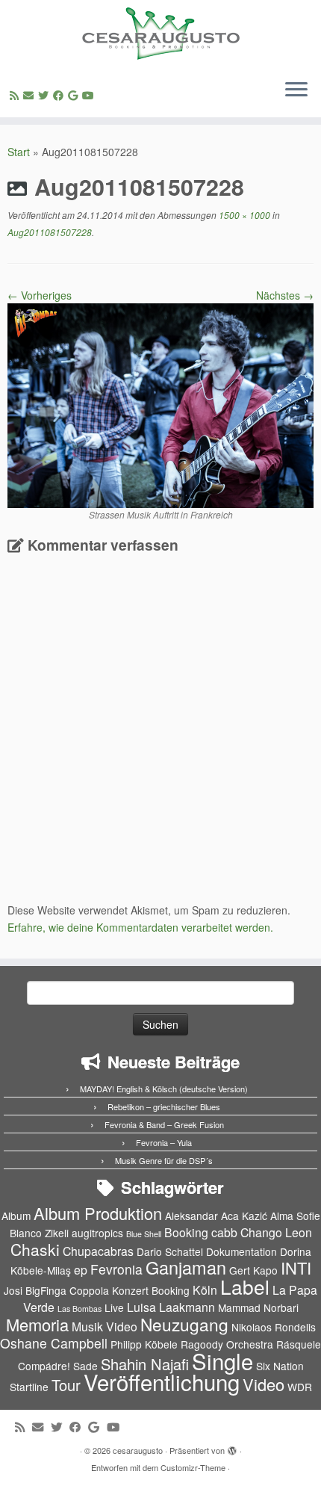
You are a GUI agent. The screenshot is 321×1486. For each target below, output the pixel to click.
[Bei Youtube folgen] (90, 94)
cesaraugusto (138, 1450)
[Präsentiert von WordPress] (232, 1447)
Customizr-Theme (192, 1467)
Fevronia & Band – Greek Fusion (164, 1124)
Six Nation (280, 1365)
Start (18, 151)
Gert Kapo (253, 1270)
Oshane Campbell (53, 1343)
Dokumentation (241, 1251)
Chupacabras (98, 1251)
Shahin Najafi (145, 1364)
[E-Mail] (30, 94)
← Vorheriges (39, 295)
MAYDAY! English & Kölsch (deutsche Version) (164, 1089)
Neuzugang (184, 1324)
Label (244, 1286)
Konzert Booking (151, 1290)
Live (114, 1307)
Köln (205, 1289)
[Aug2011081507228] (160, 404)
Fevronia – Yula (164, 1142)
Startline (29, 1386)
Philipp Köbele (144, 1344)
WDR (299, 1386)
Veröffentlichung (162, 1381)
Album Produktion (98, 1213)
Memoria (37, 1324)
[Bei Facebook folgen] (60, 94)
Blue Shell (143, 1233)
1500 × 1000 (243, 214)
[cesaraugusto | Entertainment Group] (160, 33)
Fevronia (116, 1269)
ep (80, 1269)
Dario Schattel (170, 1251)
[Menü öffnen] (296, 90)
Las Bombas (79, 1308)
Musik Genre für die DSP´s (164, 1160)
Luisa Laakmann (171, 1307)
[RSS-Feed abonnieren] (16, 94)
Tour (66, 1385)
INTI (296, 1267)
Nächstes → (285, 295)
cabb (224, 1232)
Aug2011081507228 (49, 232)
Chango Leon (276, 1232)
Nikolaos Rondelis (273, 1326)
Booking (186, 1232)
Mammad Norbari (258, 1307)
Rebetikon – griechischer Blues (163, 1106)
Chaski (35, 1249)
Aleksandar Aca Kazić (216, 1215)
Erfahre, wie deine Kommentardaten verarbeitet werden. (140, 927)
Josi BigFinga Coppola (56, 1290)
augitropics (97, 1232)
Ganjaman (186, 1267)
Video (263, 1384)
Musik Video (104, 1326)
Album (16, 1215)
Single (222, 1360)
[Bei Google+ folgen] (75, 94)
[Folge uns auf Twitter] (45, 94)
